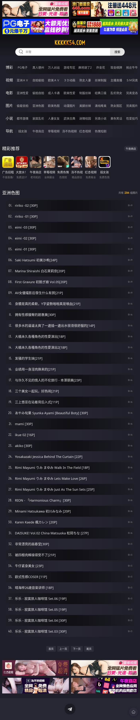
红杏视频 (85, 131)
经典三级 (100, 93)
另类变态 (132, 93)
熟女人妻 (85, 80)
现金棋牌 (116, 68)
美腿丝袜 (85, 106)
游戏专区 (69, 68)
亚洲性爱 (22, 93)
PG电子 (23, 68)
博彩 (9, 67)
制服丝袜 (85, 93)
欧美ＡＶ (54, 80)
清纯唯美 (100, 106)
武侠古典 (69, 118)
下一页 (77, 648)
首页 (51, 648)
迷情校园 (85, 118)
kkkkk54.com (70, 42)
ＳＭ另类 (132, 80)
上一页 (63, 648)
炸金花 (100, 68)
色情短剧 (100, 131)
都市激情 (22, 118)
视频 (9, 80)
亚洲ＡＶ (22, 80)
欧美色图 (54, 106)
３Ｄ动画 (69, 80)
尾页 (89, 648)
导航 (9, 131)
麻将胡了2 (85, 68)
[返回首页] (133, 712)
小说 (9, 118)
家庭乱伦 (38, 118)
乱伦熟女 (116, 93)
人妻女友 (54, 118)
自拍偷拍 (38, 80)
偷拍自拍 (38, 93)
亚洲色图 (38, 106)
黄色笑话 (116, 118)
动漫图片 (69, 106)
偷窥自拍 (22, 106)
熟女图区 (116, 106)
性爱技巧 (132, 118)
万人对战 (54, 68)
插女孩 (22, 131)
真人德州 (38, 68)
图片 (9, 105)
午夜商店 (38, 131)
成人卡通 (54, 93)
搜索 (117, 52)
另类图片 (132, 106)
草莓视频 (54, 131)
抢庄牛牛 (132, 68)
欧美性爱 (69, 93)
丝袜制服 (100, 80)
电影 (9, 92)
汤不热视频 (69, 131)
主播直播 (116, 80)
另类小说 (100, 118)
